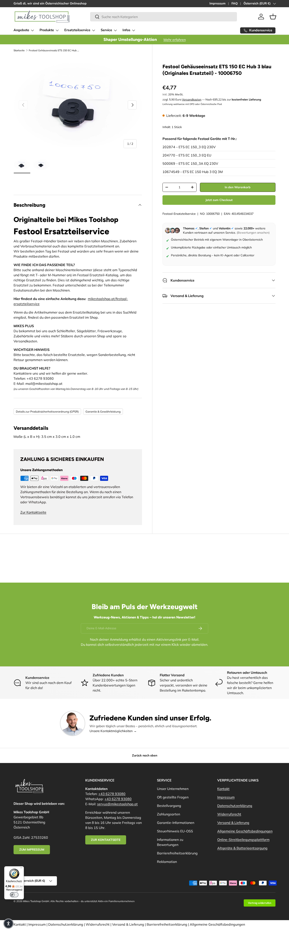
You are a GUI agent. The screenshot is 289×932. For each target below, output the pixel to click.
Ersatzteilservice (77, 30)
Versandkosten (191, 99)
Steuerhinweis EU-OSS (175, 831)
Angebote (21, 30)
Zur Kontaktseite (33, 512)
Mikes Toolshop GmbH (36, 901)
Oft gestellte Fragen (173, 797)
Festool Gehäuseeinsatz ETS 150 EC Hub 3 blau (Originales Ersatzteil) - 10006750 (54, 50)
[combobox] (163, 16)
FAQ (234, 3)
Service (106, 30)
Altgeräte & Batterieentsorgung (242, 848)
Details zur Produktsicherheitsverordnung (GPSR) (47, 411)
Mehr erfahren (175, 40)
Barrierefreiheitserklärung (177, 853)
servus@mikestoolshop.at (117, 804)
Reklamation (167, 861)
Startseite (19, 50)
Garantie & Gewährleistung (103, 411)
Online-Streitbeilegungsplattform (243, 839)
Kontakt (223, 789)
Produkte (47, 30)
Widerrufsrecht (229, 814)
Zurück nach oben (144, 755)
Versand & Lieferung (233, 822)
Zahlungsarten (168, 814)
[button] (273, 16)
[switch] (14, 894)
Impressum (217, 3)
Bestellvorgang (169, 806)
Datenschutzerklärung (234, 806)
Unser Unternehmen (173, 789)
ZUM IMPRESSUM (31, 849)
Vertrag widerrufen (259, 902)
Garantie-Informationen (175, 822)
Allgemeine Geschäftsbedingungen (244, 831)
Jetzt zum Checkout (219, 200)
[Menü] (21, 868)
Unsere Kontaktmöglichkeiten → (113, 731)
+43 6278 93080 (111, 794)
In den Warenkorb (237, 187)
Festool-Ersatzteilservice (179, 213)
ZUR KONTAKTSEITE (105, 840)
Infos (126, 30)
